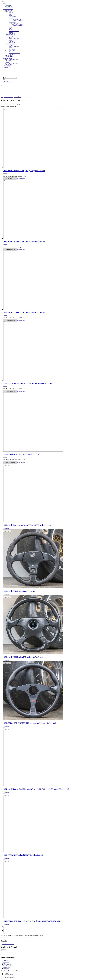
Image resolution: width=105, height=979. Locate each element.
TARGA (11, 29)
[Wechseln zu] (5, 3)
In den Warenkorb (21, 178)
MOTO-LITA (12, 22)
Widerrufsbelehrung (7, 964)
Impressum (5, 960)
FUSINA (11, 15)
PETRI (10, 27)
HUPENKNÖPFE (10, 44)
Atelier (2, 1)
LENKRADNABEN (11, 34)
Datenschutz (6, 962)
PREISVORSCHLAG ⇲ (10, 178)
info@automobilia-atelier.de (8, 944)
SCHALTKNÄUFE (11, 50)
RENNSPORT (9, 10)
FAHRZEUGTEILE (8, 9)
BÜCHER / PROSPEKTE (12, 59)
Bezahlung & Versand (8, 965)
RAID (10, 28)
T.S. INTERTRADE (14, 31)
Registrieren (6, 968)
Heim (2, 97)
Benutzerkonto (6, 967)
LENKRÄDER (9, 11)
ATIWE (11, 13)
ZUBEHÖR (12, 42)
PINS (7, 62)
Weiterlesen (6, 528)
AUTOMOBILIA (7, 58)
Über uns (5, 67)
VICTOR (11, 32)
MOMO (11, 18)
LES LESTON (12, 16)
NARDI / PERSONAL (14, 23)
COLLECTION (7, 66)
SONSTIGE (12, 33)
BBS (10, 14)
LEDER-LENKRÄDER (17, 20)
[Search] (4, 79)
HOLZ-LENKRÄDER (17, 19)
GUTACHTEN (9, 56)
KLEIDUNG (9, 60)
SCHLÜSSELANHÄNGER (13, 63)
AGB (4, 963)
